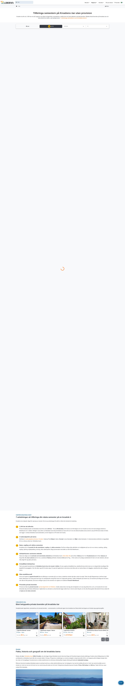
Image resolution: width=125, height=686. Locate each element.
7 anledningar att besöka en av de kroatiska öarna (73, 18)
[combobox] (24, 2)
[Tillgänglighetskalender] (37, 635)
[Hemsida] (16, 6)
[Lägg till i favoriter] (37, 614)
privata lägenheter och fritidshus (47, 587)
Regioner (93, 2)
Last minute (110, 2)
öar (27, 26)
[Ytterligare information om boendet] (37, 633)
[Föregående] (18, 620)
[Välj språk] (122, 2)
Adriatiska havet (29, 656)
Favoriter (117, 2)
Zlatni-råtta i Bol (67, 555)
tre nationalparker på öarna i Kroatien (33, 539)
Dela (107, 6)
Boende (87, 2)
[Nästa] (35, 620)
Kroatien (101, 2)
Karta (52, 26)
